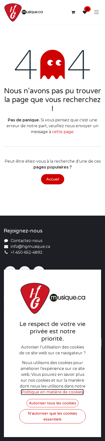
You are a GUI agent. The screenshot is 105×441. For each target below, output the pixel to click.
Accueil (52, 179)
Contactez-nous (26, 240)
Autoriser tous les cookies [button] (52, 403)
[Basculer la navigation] (96, 12)
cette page (63, 131)
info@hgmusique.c (29, 246)
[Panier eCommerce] (73, 12)
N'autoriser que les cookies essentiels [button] (52, 416)
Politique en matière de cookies (52, 392)
